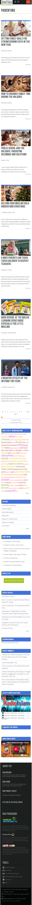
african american (14, 434)
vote (18, 488)
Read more (28, 64)
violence (15, 488)
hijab (22, 450)
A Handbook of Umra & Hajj (12, 541)
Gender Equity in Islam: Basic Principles (15, 554)
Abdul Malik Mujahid (7, 512)
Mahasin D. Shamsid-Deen (9, 519)
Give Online (8, 870)
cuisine (16, 440)
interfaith (13, 453)
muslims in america (15, 463)
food (2, 447)
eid (24, 442)
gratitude (15, 448)
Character (4, 436)
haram (25, 447)
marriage (4, 458)
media (16, 458)
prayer (25, 474)
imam (9, 453)
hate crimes (4, 450)
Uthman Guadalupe (8, 212)
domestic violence (6, 442)
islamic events (23, 453)
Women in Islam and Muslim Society (14, 562)
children (11, 436)
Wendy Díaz (5, 160)
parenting (23, 469)
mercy (20, 458)
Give (28, 2)
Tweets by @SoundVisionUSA (9, 642)
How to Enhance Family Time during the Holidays (15, 95)
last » (15, 414)
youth (13, 490)
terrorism (5, 487)
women (3, 491)
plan (2, 474)
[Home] (7, 2)
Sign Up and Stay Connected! (14, 580)
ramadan (5, 479)
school (26, 480)
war (21, 488)
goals (11, 448)
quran (21, 476)
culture (19, 440)
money (24, 459)
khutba (20, 456)
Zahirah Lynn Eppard (8, 333)
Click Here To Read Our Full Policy (11, 795)
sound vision (22, 482)
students (11, 485)
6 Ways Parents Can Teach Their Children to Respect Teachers (15, 261)
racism (24, 477)
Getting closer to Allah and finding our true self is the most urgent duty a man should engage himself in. (16, 657)
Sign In (7, 883)
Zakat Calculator (10, 867)
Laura (23, 456)
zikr (17, 491)
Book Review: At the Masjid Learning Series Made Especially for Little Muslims (15, 322)
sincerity (7, 482)
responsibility (16, 480)
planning (7, 474)
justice (16, 455)
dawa (23, 439)
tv (12, 488)
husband (4, 452)
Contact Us (8, 880)
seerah (3, 482)
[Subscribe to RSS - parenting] (1, 418)
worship (7, 490)
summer (16, 485)
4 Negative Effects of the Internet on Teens (14, 379)
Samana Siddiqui (6, 509)
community (5, 439)
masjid (11, 458)
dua (13, 442)
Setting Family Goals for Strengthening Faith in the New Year (15, 42)
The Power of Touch (8, 596)
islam (18, 453)
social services (14, 482)
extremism (14, 445)
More (27, 493)
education (19, 442)
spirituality (5, 485)
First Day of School (7, 628)
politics (21, 474)
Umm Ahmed (5, 526)
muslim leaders (17, 460)
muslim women (10, 466)
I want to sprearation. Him (9, 663)
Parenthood (15, 469)
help (14, 450)
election (27, 442)
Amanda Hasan (6, 51)
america (21, 434)
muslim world (20, 466)
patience (8, 472)
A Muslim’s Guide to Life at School (14, 545)
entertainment (5, 445)
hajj (19, 448)
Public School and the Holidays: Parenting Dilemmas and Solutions (14, 151)
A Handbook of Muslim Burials (12, 565)
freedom (7, 447)
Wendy (24, 488)
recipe (11, 480)
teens (25, 485)
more (27, 528)
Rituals (21, 480)
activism (7, 433)
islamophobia (7, 455)
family (20, 445)
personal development (22, 471)
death (27, 440)
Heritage (18, 450)
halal (21, 447)
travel (10, 488)
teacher (21, 485)
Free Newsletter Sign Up (12, 873)
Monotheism (4, 461)
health (11, 450)
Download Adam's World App (13, 876)
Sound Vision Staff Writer (9, 505)
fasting (25, 445)
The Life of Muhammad (10, 558)
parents (3, 472)
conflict (12, 440)
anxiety (24, 434)
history (26, 450)
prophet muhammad (6, 477)
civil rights (19, 436)
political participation (14, 474)
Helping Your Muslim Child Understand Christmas (15, 205)
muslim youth (6, 469)
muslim (9, 461)
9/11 (2, 434)
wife (28, 487)
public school (15, 477)
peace (13, 472)
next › (28, 412)
